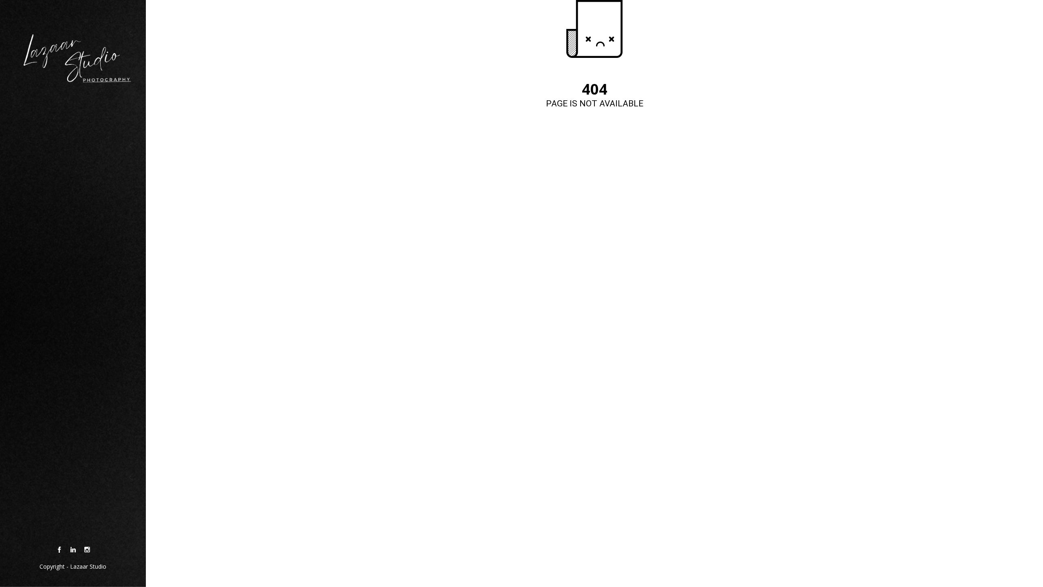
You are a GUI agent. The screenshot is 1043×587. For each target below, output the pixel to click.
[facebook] (59, 550)
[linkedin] (73, 550)
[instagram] (87, 550)
